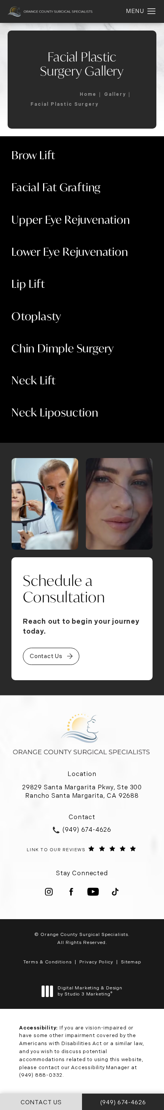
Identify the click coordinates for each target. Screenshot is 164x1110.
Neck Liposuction (54, 412)
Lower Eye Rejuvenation (69, 251)
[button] (152, 11)
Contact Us (46, 656)
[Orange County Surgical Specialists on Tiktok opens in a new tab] (115, 892)
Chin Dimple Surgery (62, 348)
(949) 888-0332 (41, 1075)
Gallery (115, 94)
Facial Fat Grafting (56, 187)
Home (88, 94)
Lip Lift (28, 283)
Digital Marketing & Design (89, 991)
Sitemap (131, 962)
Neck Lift (33, 380)
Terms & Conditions (47, 962)
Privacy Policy (96, 962)
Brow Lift (33, 155)
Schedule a (64, 589)
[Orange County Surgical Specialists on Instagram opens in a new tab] (49, 892)
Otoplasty (36, 316)
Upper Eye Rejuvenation (70, 219)
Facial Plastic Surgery (64, 104)
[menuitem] (49, 892)
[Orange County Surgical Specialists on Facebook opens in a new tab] (71, 892)
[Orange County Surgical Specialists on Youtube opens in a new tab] (93, 892)
